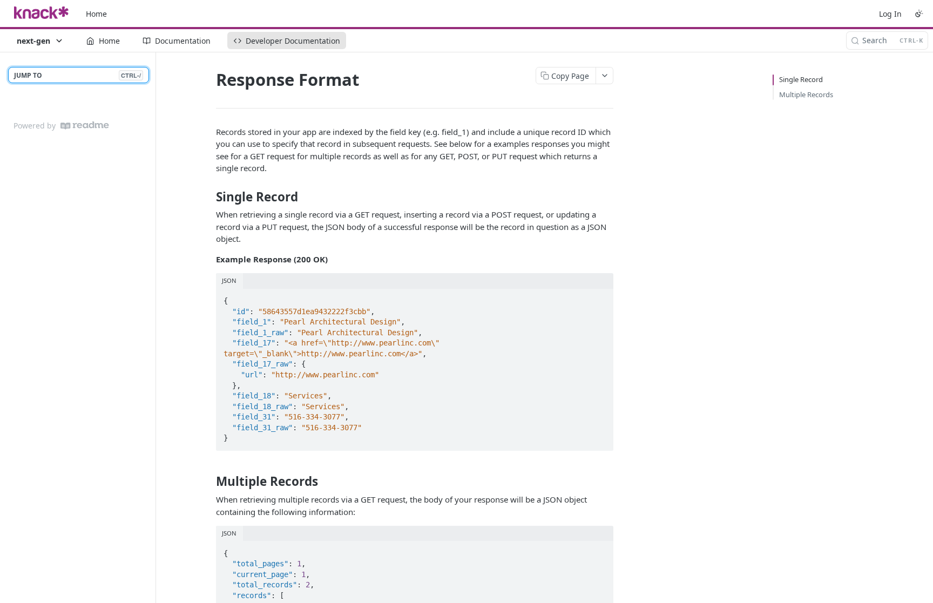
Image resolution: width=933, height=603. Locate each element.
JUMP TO (77, 75)
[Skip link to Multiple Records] (208, 481)
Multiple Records (806, 94)
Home (96, 14)
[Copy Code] (600, 297)
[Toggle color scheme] (919, 13)
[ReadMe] (84, 125)
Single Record (801, 79)
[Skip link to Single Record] (208, 197)
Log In (890, 14)
